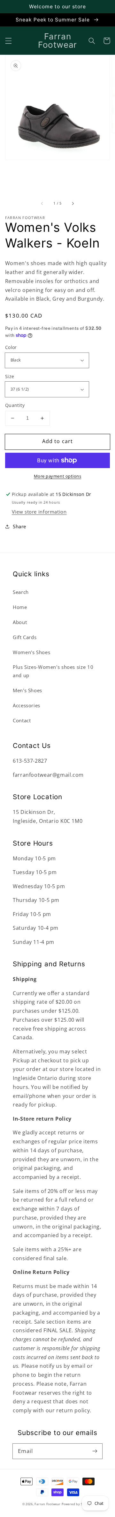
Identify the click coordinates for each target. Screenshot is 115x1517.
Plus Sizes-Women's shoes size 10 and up (53, 671)
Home (20, 607)
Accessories (26, 705)
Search (21, 592)
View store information (39, 511)
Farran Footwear (47, 1504)
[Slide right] (72, 204)
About (20, 622)
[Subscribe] (95, 1451)
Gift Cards (24, 637)
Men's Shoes (27, 690)
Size (9, 376)
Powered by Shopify (77, 1504)
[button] (8, 40)
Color (11, 347)
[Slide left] (42, 204)
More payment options (57, 476)
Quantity (15, 405)
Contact (22, 720)
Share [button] (19, 526)
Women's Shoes (31, 652)
